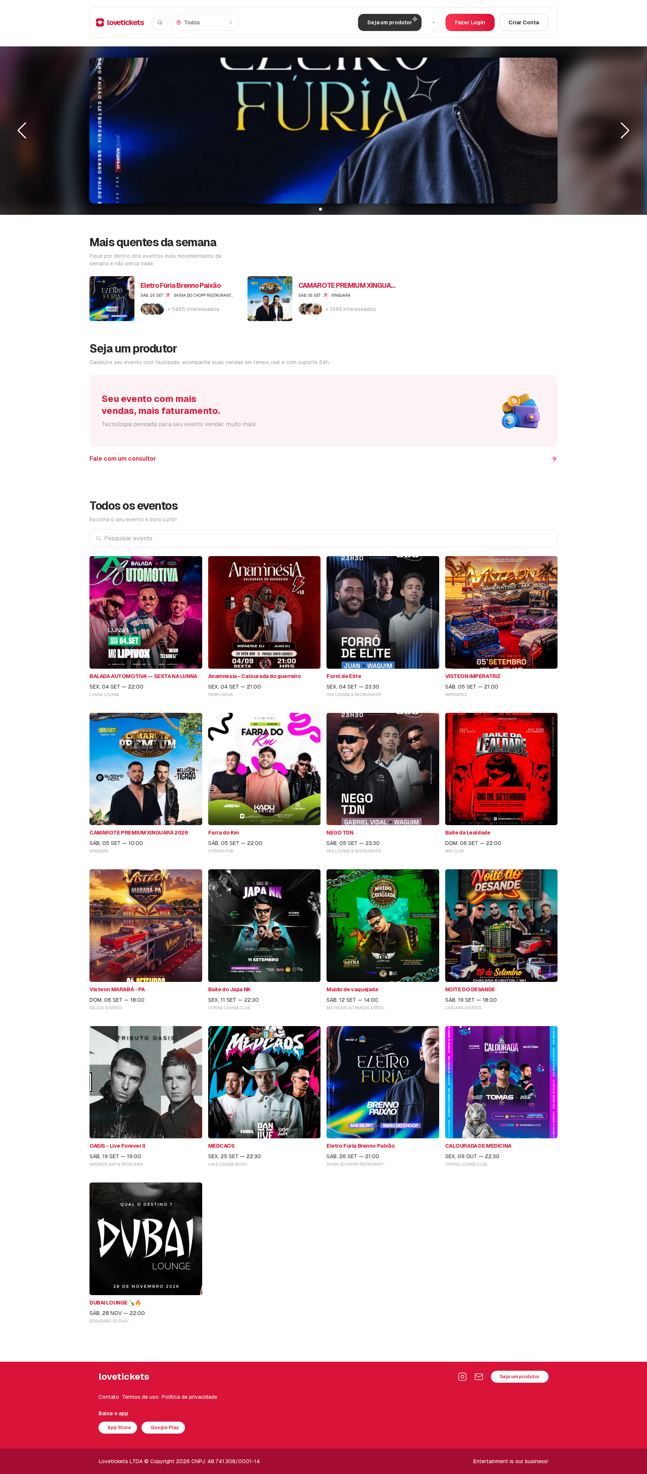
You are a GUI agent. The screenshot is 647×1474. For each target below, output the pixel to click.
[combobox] (205, 22)
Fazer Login (470, 22)
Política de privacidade (189, 1397)
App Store (119, 1427)
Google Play (165, 1427)
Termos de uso (140, 1397)
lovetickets (125, 22)
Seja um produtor (520, 1376)
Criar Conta (523, 22)
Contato (108, 1397)
